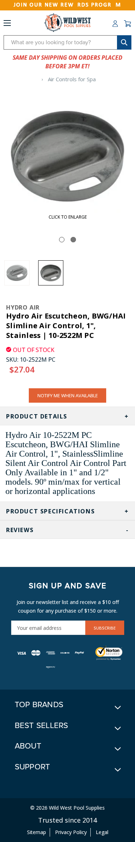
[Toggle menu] (7, 24)
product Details (36, 416)
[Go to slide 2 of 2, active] (73, 239)
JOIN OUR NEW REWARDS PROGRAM (67, 5)
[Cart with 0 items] (127, 24)
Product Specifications (50, 511)
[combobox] (67, 42)
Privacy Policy (71, 832)
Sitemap (36, 832)
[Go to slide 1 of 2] (61, 239)
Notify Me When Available (67, 395)
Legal (102, 832)
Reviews (19, 530)
